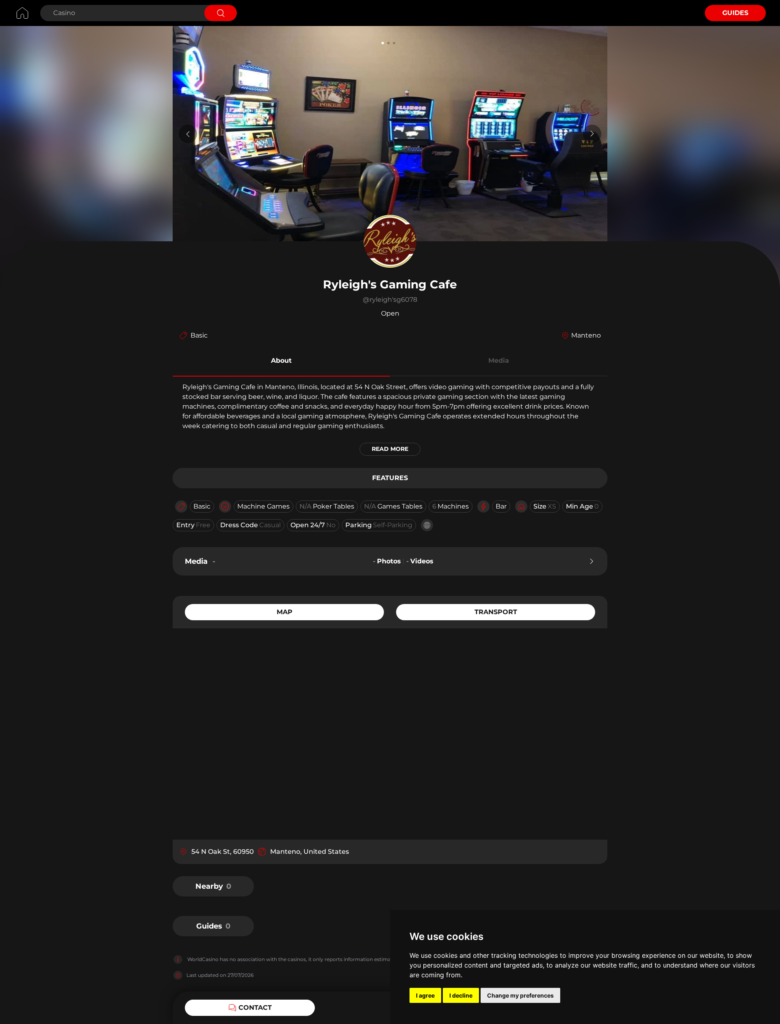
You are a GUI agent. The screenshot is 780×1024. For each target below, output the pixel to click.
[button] (281, 362)
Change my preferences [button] (520, 995)
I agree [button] (425, 995)
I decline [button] (460, 995)
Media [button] (498, 360)
